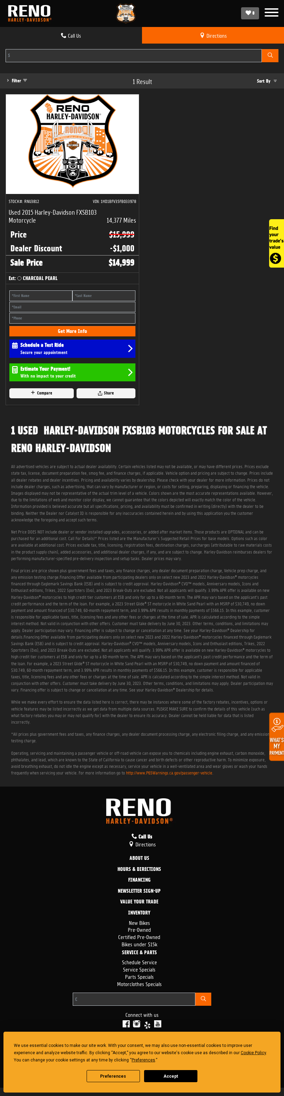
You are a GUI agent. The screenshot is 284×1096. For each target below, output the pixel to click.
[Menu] (271, 13)
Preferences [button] (143, 1060)
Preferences (113, 1076)
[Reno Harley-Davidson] (31, 13)
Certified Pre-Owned (139, 936)
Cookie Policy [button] (253, 1052)
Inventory (139, 913)
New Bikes (139, 922)
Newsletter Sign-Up (139, 891)
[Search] (270, 55)
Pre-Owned (139, 929)
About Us (139, 858)
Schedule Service (139, 962)
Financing (139, 880)
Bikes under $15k (139, 944)
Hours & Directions (139, 869)
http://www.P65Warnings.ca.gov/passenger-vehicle (169, 772)
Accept (170, 1076)
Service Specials (139, 969)
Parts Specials (139, 976)
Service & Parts (139, 953)
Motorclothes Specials (139, 983)
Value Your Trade (139, 902)
